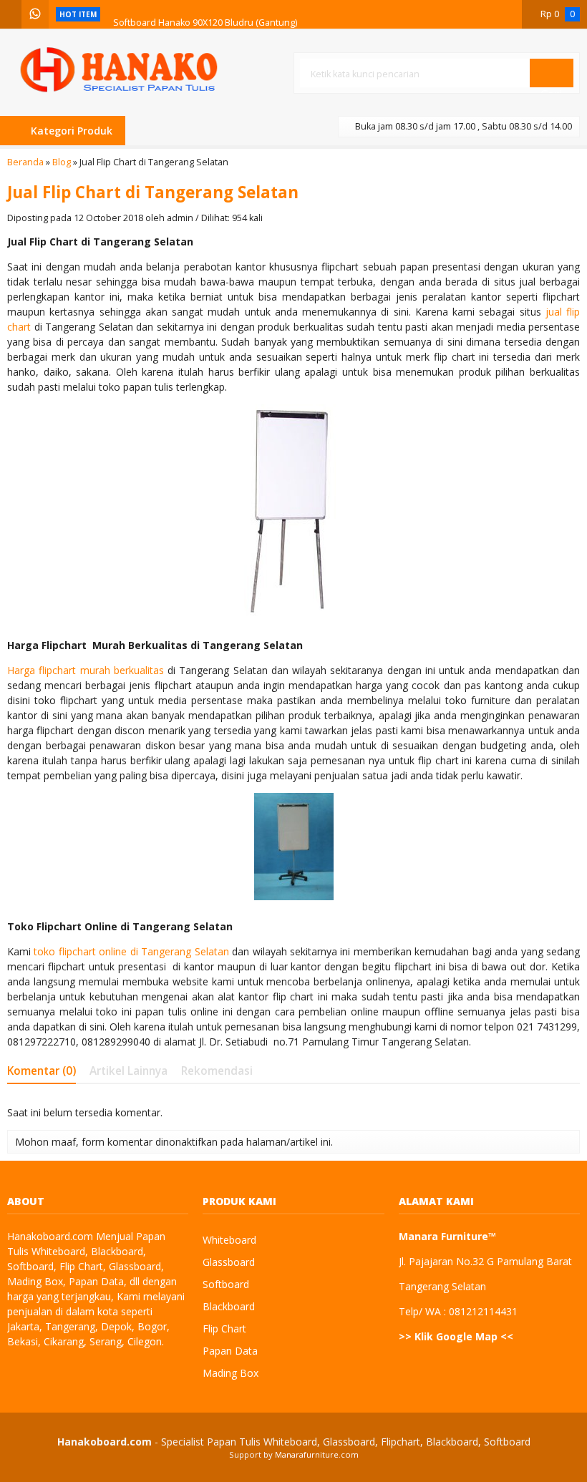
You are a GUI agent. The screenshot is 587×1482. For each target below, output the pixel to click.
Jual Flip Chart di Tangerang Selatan (153, 192)
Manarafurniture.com (317, 1454)
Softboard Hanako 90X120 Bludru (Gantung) (205, 14)
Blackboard (229, 1306)
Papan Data (230, 1350)
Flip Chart (224, 1328)
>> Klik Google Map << (456, 1336)
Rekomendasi (217, 1070)
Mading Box (230, 1373)
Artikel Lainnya (128, 1070)
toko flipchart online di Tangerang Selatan (131, 951)
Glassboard (229, 1262)
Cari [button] (551, 86)
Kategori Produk (70, 130)
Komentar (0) (41, 1070)
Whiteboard (229, 1240)
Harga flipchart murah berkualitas (85, 670)
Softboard (226, 1284)
